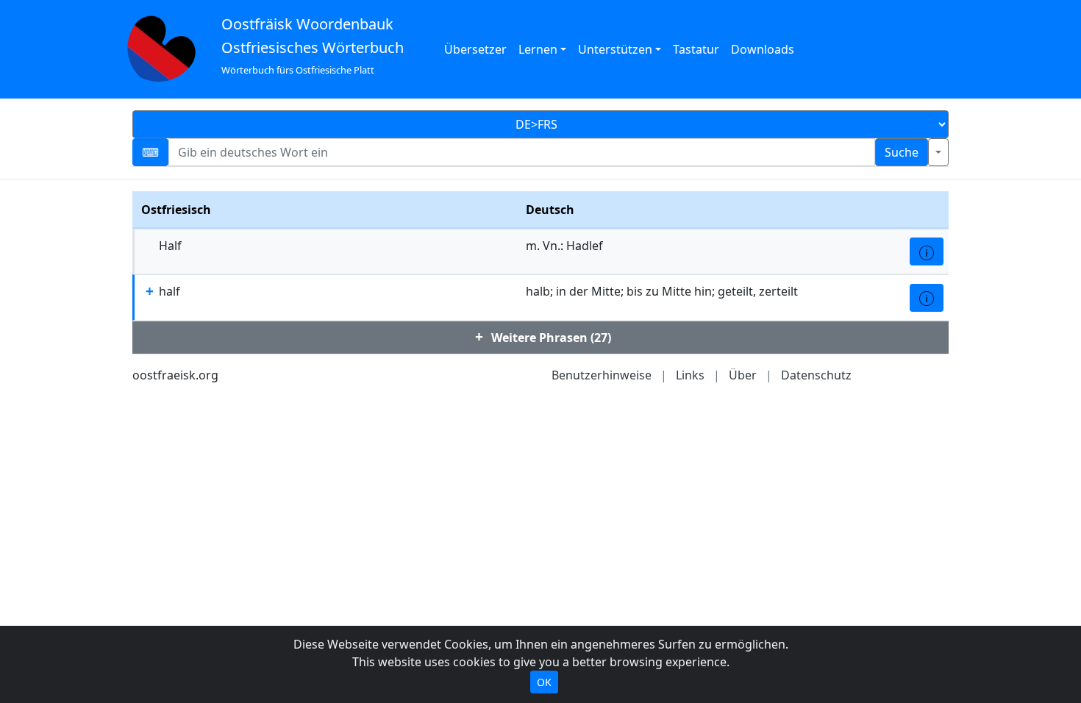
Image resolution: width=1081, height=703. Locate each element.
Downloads (762, 49)
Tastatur (696, 49)
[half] (926, 298)
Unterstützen (615, 49)
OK (544, 682)
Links (690, 375)
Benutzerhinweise (602, 375)
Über (743, 375)
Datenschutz (816, 375)
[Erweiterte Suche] (938, 152)
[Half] (926, 251)
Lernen (537, 49)
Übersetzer (475, 49)
